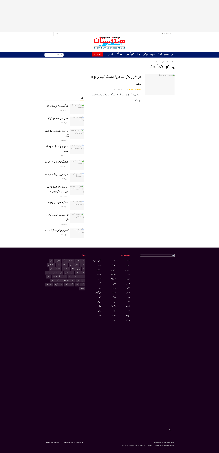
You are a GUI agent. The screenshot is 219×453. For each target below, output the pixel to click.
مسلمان (48, 276)
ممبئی (83, 280)
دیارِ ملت (114, 293)
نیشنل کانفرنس (66, 280)
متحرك (100, 297)
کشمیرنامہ (99, 283)
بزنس (129, 297)
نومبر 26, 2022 (121, 89)
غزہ (75, 276)
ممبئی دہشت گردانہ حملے (159, 62)
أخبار (129, 274)
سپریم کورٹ (48, 273)
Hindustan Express (135, 89)
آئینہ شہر (159, 54)
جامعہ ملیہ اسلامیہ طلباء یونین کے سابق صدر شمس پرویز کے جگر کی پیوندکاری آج (57, 189)
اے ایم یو (65, 265)
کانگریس (71, 284)
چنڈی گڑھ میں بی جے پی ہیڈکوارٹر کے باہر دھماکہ (56, 175)
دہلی (72, 273)
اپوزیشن (76, 265)
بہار (83, 269)
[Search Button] (46, 55)
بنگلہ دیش (58, 265)
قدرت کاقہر (99, 270)
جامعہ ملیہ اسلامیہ (66, 269)
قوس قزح (99, 274)
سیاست (114, 311)
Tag (173, 62)
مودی (78, 280)
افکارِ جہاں (110, 54)
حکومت (82, 273)
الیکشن (128, 288)
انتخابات (82, 265)
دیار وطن (166, 54)
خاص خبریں (113, 270)
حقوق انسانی (113, 265)
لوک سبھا (64, 276)
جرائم (129, 311)
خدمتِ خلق (113, 274)
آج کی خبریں (127, 270)
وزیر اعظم (59, 280)
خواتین (77, 273)
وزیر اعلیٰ (52, 280)
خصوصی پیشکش (119, 54)
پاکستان (77, 284)
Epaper (97, 54)
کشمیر (61, 284)
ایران (71, 265)
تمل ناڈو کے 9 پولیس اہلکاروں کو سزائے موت (56, 162)
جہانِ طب (128, 320)
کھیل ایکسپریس (130, 54)
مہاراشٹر (73, 280)
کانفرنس (100, 279)
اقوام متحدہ (70, 261)
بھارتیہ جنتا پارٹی (51, 265)
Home (168, 62)
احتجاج (83, 261)
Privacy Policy (68, 443)
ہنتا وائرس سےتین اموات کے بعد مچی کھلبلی (57, 119)
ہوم (172, 54)
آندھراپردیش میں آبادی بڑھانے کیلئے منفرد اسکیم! (56, 230)
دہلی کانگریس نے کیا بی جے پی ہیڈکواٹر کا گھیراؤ (57, 106)
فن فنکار (138, 54)
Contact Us (79, 443)
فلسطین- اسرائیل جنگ (96, 261)
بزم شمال (145, 54)
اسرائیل (77, 261)
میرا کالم (99, 311)
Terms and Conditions (53, 443)
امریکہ (51, 261)
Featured (127, 261)
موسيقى (100, 306)
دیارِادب (114, 302)
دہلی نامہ (114, 288)
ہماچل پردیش (49, 284)
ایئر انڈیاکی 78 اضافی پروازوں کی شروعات (57, 203)
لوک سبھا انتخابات (56, 276)
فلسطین (70, 276)
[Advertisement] (109, 16)
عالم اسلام (114, 315)
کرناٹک (66, 284)
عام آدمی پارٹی (81, 276)
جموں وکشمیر (57, 269)
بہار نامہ (128, 302)
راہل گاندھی (55, 273)
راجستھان (67, 273)
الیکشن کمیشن (57, 261)
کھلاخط (100, 288)
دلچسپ (114, 283)
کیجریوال (56, 284)
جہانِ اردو (128, 315)
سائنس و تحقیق (113, 306)
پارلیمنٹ (82, 284)
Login (57, 34)
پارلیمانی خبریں (127, 306)
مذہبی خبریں (99, 302)
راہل (61, 273)
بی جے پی (78, 269)
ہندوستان (82, 288)
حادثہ (115, 261)
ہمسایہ (100, 315)
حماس (51, 269)
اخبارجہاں (152, 54)
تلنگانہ (73, 269)
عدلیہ (115, 320)
